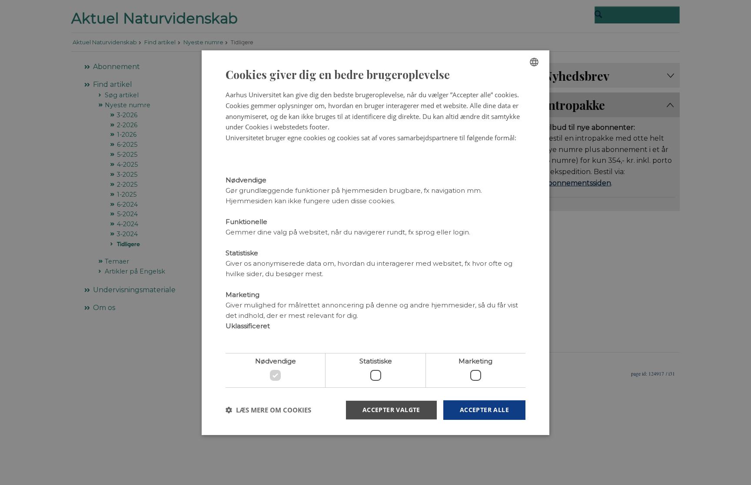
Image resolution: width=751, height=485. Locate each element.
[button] (268, 410)
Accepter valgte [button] (391, 410)
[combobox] (534, 61)
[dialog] (375, 242)
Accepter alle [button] (484, 410)
